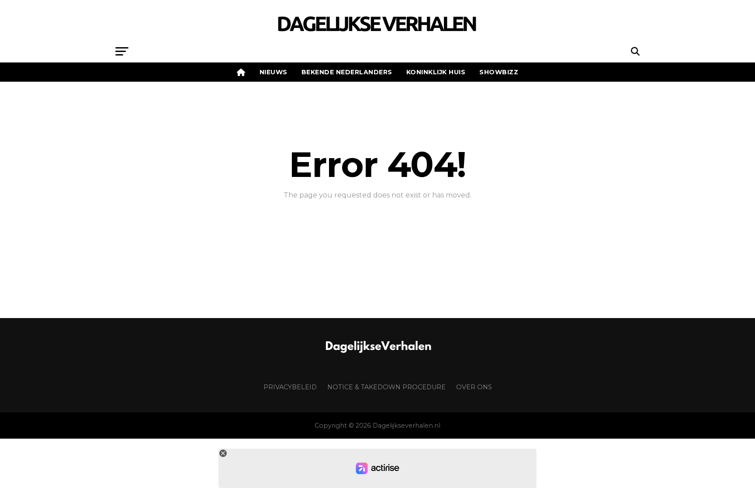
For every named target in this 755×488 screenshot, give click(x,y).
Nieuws (273, 72)
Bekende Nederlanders (346, 72)
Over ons (474, 387)
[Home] (241, 72)
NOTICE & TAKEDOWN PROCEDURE (386, 387)
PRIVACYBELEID (290, 387)
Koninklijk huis (436, 72)
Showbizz (498, 72)
